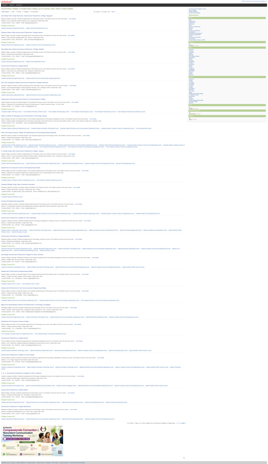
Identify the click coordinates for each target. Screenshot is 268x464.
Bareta (190, 73)
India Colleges (192, 10)
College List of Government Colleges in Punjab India (160, 423)
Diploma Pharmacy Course (19, 232)
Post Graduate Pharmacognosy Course (82, 111)
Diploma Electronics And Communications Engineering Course (43, 95)
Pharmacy (191, 24)
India (190, 119)
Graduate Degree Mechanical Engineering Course (15, 128)
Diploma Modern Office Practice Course (133, 267)
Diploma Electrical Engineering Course (37, 28)
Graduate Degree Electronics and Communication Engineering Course (79, 128)
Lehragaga (191, 69)
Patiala (190, 53)
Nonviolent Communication (77, 462)
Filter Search (5, 11)
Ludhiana (191, 49)
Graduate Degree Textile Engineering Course (14, 145)
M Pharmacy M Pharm (195, 37)
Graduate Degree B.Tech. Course (11, 283)
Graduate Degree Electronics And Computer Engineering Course (20, 300)
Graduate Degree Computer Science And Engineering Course (144, 145)
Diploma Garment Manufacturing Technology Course (40, 385)
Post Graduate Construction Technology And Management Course (86, 147)
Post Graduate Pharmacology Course (59, 111)
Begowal (191, 75)
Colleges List (263, 1)
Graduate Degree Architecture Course (12, 197)
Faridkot (191, 63)
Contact (13, 462)
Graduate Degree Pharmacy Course (12, 111)
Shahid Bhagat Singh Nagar (196, 100)
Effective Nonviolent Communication (251, 1)
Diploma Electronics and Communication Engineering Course (43, 78)
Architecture (192, 38)
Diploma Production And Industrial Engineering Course (17, 248)
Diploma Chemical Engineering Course (131, 230)
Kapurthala (192, 61)
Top (184, 457)
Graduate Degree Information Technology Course (45, 128)
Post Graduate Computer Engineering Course (49, 180)
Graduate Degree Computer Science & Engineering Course (117, 128)
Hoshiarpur (192, 57)
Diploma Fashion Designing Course (66, 385)
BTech (190, 29)
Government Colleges (194, 13)
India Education (64, 462)
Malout (190, 65)
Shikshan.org (5, 462)
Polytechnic (192, 22)
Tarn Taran (191, 91)
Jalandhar (191, 52)
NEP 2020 (55, 462)
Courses (11, 5)
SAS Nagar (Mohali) (194, 56)
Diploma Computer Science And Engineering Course (40, 45)
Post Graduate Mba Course (143, 128)
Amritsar (191, 51)
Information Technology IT (195, 33)
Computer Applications (195, 34)
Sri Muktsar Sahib (193, 95)
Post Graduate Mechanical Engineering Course (53, 147)
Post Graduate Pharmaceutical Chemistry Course (131, 111)
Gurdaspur (191, 64)
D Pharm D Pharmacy (194, 30)
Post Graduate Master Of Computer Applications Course (50, 334)
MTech (190, 36)
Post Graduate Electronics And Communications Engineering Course (100, 300)
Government (192, 114)
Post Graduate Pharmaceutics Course (105, 111)
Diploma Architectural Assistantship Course (26, 250)
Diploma (191, 28)
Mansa (190, 97)
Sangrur (191, 87)
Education (19, 5)
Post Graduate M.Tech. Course (30, 283)
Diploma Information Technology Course (40, 230)
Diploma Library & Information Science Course (14, 230)
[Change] (196, 45)
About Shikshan (21, 462)
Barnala (191, 103)
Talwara (191, 72)
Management (192, 32)
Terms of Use (40, 462)
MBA (190, 20)
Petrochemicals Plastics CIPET (197, 40)
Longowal (191, 68)
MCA (190, 25)
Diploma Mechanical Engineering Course (13, 28)
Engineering (192, 21)
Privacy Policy (31, 462)
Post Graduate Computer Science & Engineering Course (121, 147)
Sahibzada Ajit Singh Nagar (196, 93)
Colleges (4, 5)
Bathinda (191, 55)
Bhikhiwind (192, 71)
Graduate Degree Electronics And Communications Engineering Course (51, 213)
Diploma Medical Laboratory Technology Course (40, 267)
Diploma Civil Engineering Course (35, 61)
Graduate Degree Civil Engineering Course (26, 147)
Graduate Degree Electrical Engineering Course (112, 145)
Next (113, 11)
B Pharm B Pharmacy (194, 26)
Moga (190, 92)
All (189, 44)
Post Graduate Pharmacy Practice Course (35, 111)
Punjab (190, 108)
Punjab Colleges (193, 11)
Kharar (190, 67)
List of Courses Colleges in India (197, 9)
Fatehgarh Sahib (193, 101)
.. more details (71, 18)
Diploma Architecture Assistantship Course (155, 230)
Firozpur (191, 60)
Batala (190, 59)
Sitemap (48, 462)
